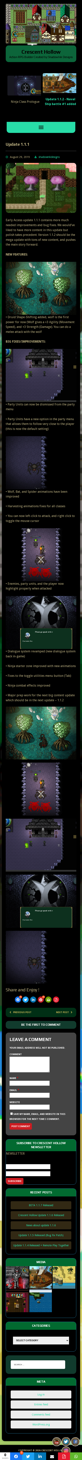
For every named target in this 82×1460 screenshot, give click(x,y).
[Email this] (52, 1456)
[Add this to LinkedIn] (33, 1000)
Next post (62, 1012)
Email (14, 1090)
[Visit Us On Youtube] (56, 1443)
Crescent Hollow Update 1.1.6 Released (41, 1215)
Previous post (22, 1012)
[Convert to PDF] (56, 1000)
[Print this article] (48, 1000)
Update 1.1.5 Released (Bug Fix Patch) (41, 1235)
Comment (16, 1054)
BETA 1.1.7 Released (41, 1205)
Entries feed (41, 1404)
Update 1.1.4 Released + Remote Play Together (41, 1245)
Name (13, 1078)
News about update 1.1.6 (41, 1225)
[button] (37, 117)
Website (15, 1102)
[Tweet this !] (26, 1000)
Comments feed (41, 1414)
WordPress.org (41, 1424)
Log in (41, 1394)
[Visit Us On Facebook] (75, 1443)
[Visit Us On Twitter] (66, 1443)
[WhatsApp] (76, 1456)
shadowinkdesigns (49, 157)
